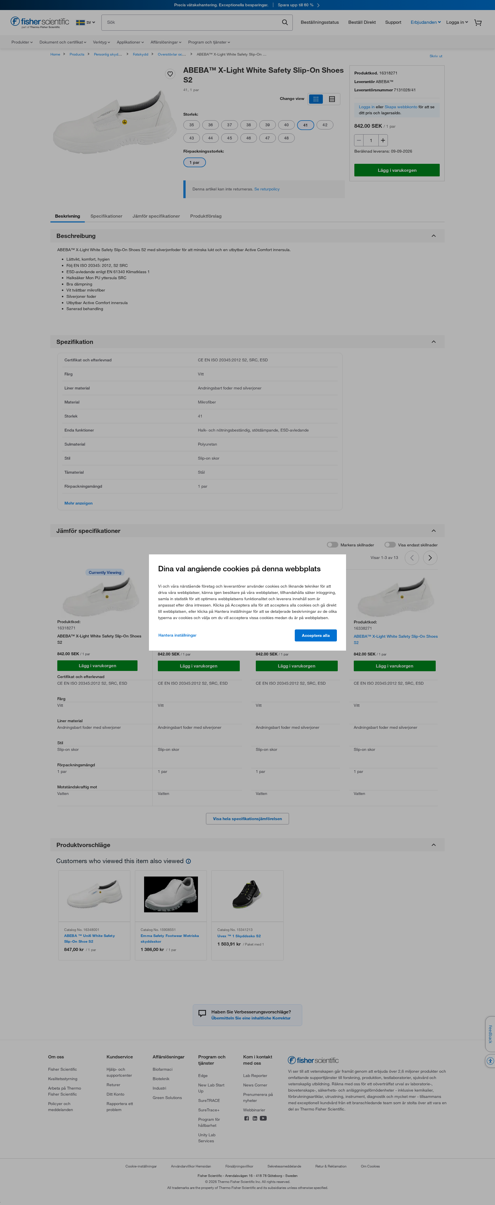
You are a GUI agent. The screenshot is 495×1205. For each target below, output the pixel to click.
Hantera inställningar (177, 635)
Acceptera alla (316, 635)
